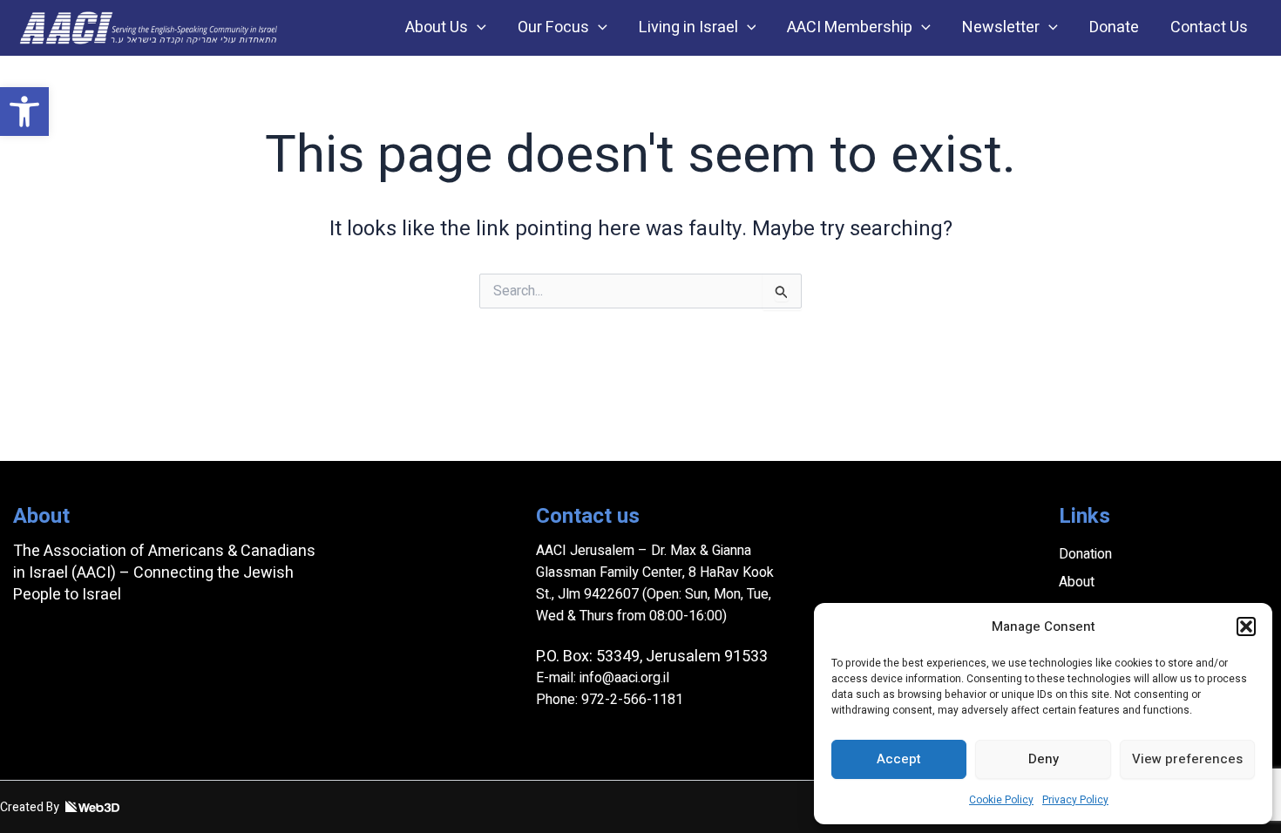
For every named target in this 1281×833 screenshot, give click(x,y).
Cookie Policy (1001, 800)
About (1077, 582)
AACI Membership (849, 27)
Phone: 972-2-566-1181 (609, 699)
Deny (1043, 759)
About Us (436, 27)
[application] (477, 28)
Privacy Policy (1075, 800)
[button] (24, 111)
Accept (899, 759)
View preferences (1187, 759)
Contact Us (1209, 27)
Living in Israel (688, 27)
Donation (1085, 554)
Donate (1114, 27)
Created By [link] (31, 807)
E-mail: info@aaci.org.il (602, 677)
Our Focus (553, 27)
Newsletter (1001, 27)
